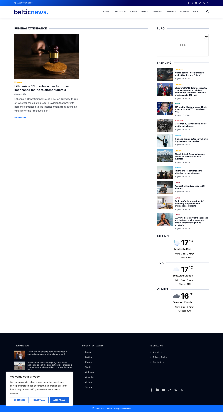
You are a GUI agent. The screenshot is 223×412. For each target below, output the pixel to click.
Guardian (171, 11)
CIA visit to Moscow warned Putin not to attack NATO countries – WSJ (191, 109)
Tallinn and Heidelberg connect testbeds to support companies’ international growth (47, 352)
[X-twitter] (208, 3)
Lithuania (18, 82)
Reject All (39, 400)
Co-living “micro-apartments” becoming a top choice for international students (189, 203)
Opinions (157, 11)
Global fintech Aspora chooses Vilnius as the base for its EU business (189, 156)
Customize (19, 400)
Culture (184, 11)
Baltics (119, 11)
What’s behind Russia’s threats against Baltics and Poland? (189, 73)
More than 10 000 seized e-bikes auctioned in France (190, 124)
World (144, 11)
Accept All (59, 400)
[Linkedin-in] (192, 3)
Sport (196, 11)
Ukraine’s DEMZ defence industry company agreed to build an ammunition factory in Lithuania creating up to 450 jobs (191, 91)
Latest (106, 11)
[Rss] (204, 3)
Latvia (177, 182)
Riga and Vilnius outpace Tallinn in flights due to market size (191, 140)
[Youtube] (196, 3)
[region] (39, 389)
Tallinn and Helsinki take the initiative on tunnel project (188, 172)
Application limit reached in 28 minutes (189, 187)
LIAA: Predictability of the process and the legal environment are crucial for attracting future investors (191, 221)
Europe (133, 11)
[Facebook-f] (189, 3)
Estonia (178, 135)
